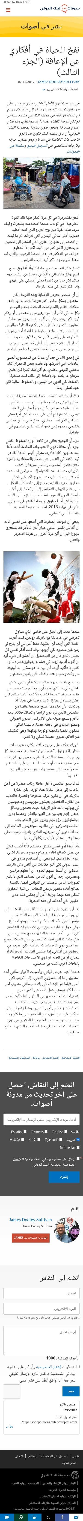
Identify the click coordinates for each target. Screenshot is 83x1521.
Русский (51, 1140)
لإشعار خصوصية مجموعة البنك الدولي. (44, 1162)
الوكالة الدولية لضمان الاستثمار (58, 1496)
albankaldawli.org (16, 2)
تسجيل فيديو (37, 145)
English (57, 1132)
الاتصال (19, 1456)
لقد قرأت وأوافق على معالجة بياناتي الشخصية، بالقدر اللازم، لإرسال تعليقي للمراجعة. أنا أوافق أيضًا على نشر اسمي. (41, 1374)
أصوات (30, 26)
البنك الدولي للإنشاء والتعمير (59, 1483)
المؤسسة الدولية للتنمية (25, 1483)
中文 (32, 1140)
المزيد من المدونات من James (30, 1238)
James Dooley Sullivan (59, 82)
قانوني (76, 1456)
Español (17, 1132)
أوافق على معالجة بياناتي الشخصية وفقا (44, 1162)
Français (37, 1132)
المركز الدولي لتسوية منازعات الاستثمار (53, 1503)
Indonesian (68, 1148)
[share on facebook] (62, 1517)
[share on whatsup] (21, 1517)
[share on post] (48, 1517)
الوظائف (32, 1456)
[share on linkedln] (35, 1517)
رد (7, 1427)
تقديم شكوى (69, 1463)
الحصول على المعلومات (54, 1456)
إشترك (64, 1177)
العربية (50, 89)
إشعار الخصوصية (48, 1367)
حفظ (71, 1391)
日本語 (14, 1140)
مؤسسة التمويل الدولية (62, 1490)
